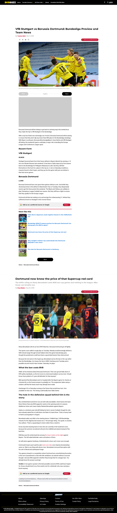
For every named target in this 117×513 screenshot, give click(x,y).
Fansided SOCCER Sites (57, 2)
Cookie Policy (76, 501)
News (19, 2)
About (47, 2)
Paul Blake (21, 288)
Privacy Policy (44, 501)
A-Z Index (43, 504)
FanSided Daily (93, 498)
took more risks (47, 445)
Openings (43, 498)
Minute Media (10, 508)
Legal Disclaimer (93, 501)
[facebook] (104, 2)
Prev (23, 94)
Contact (57, 498)
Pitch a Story (22, 501)
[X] (107, 2)
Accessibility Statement (25, 504)
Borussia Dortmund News (31, 265)
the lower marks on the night (54, 435)
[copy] (28, 40)
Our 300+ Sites (77, 498)
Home (20, 265)
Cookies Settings (60, 504)
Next (66, 94)
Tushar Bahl (22, 36)
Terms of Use (59, 501)
